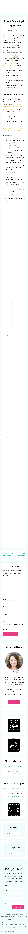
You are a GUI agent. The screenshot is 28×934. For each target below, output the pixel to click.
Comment (6, 580)
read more (14, 702)
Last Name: (6, 890)
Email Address (7, 895)
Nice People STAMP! (14, 7)
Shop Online (18, 774)
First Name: (6, 885)
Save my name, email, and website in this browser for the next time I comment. (13, 627)
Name (5, 599)
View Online (10, 774)
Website (5, 614)
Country (6, 901)
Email (5, 607)
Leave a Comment (14, 31)
